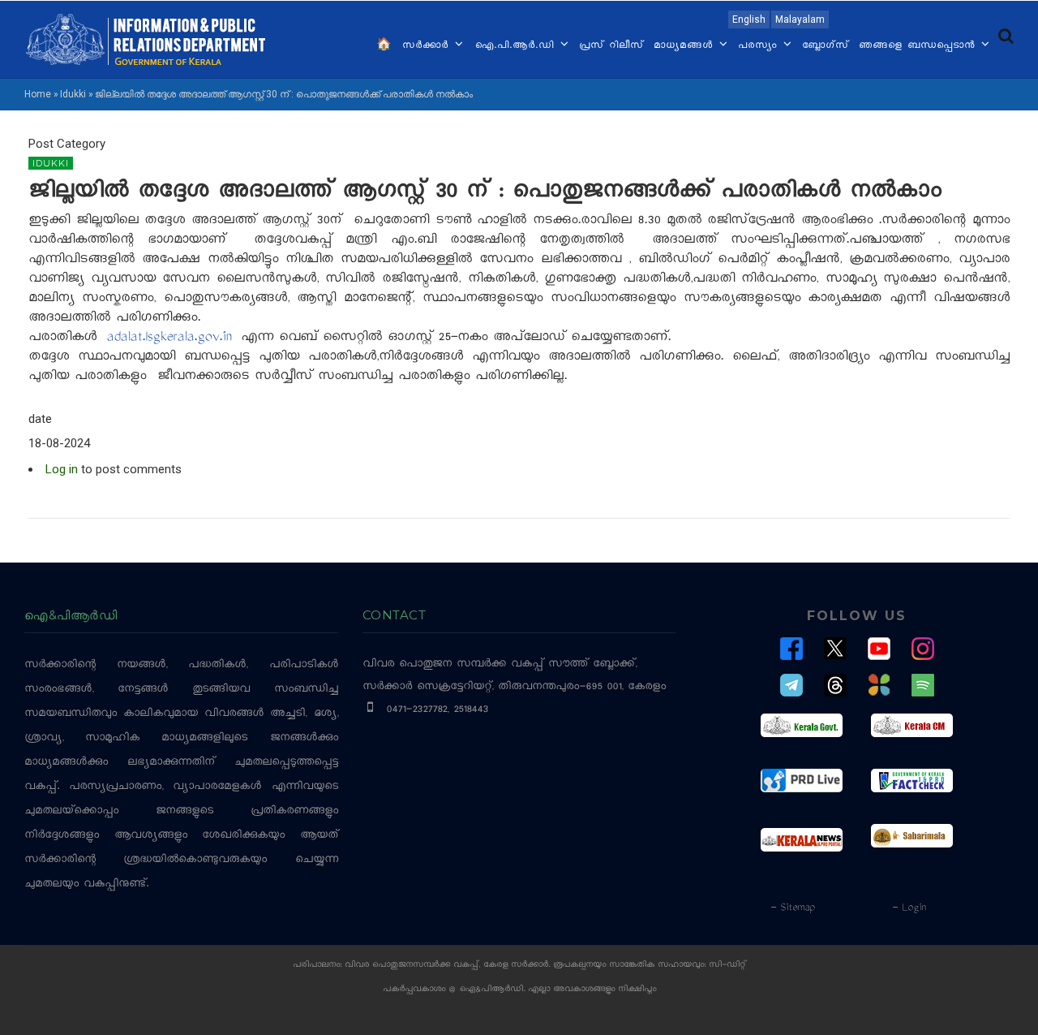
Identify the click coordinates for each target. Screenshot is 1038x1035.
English (749, 19)
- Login (908, 908)
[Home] (146, 38)
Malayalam (800, 19)
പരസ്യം (760, 46)
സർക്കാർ (427, 46)
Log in (61, 469)
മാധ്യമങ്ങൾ (686, 46)
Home (37, 94)
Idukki (73, 94)
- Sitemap (792, 908)
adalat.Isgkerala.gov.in (168, 338)
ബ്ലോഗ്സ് (825, 46)
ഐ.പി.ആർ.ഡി (516, 46)
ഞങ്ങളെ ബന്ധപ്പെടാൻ (919, 46)
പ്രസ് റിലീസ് (611, 46)
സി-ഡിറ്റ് (727, 966)
